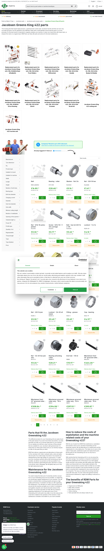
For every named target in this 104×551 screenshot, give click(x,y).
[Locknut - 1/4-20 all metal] (56, 302)
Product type (9, 169)
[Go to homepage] (8, 6)
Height (7, 185)
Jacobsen (54, 520)
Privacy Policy (84, 524)
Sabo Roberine (56, 516)
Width (7, 178)
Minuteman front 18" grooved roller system (90, 357)
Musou (54, 528)
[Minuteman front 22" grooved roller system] (38, 389)
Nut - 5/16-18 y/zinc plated (38, 226)
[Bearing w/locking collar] (56, 345)
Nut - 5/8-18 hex (90, 181)
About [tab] (76, 265)
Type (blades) (10, 242)
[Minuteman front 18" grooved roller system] (91, 345)
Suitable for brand (11, 172)
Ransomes (55, 510)
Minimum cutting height (12, 210)
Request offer (38, 201)
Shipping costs (32, 512)
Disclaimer (30, 510)
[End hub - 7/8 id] (73, 345)
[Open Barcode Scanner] (72, 6)
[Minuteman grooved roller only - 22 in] (73, 389)
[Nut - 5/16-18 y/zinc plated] (38, 215)
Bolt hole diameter (11, 194)
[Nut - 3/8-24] (91, 258)
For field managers (33, 535)
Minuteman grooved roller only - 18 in (56, 400)
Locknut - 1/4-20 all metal (56, 313)
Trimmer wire (55, 522)
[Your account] (93, 6)
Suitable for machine (11, 175)
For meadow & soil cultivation (35, 532)
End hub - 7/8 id (72, 356)
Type (7, 239)
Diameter (8, 200)
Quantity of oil (9, 229)
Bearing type (9, 191)
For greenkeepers (32, 526)
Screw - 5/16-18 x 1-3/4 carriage (56, 226)
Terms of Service (95, 524)
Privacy (30, 514)
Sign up (88, 516)
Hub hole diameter (11, 204)
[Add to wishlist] (44, 166)
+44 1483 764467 (97, 16)
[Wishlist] (89, 6)
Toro (53, 514)
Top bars (54, 524)
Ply (6, 165)
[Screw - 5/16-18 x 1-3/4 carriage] (56, 215)
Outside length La (10, 220)
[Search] (75, 6)
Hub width (8, 207)
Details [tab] (52, 265)
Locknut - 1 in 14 (90, 225)
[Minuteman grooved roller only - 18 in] (56, 389)
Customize (51, 289)
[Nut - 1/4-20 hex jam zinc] (38, 345)
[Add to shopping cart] (42, 197)
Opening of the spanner (12, 216)
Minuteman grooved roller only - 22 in (73, 400)
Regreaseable (9, 232)
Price (7, 245)
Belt (32, 181)
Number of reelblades (12, 213)
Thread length (9, 235)
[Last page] (57, 424)
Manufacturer (9, 159)
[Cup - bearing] (91, 302)
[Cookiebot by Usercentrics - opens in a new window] (80, 260)
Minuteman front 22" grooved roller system (37, 400)
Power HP (8, 223)
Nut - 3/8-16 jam (37, 312)
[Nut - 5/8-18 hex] (91, 171)
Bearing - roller (54, 181)
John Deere (55, 512)
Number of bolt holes (11, 188)
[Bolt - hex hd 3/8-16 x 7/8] (73, 215)
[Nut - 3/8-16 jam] (38, 302)
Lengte (8, 181)
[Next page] (54, 424)
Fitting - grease (72, 312)
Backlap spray (56, 530)
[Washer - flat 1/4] (73, 171)
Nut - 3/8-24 (88, 268)
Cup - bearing (89, 312)
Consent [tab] (27, 265)
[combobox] (47, 6)
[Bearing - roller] (56, 171)
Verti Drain (55, 518)
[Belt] (38, 171)
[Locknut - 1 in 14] (91, 215)
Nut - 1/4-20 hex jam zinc (38, 356)
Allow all (75, 289)
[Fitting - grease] (73, 302)
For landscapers (32, 530)
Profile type (9, 226)
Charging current (10, 197)
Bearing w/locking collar (55, 356)
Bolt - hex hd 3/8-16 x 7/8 (73, 226)
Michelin (54, 526)
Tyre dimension (10, 162)
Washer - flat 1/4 (72, 181)
